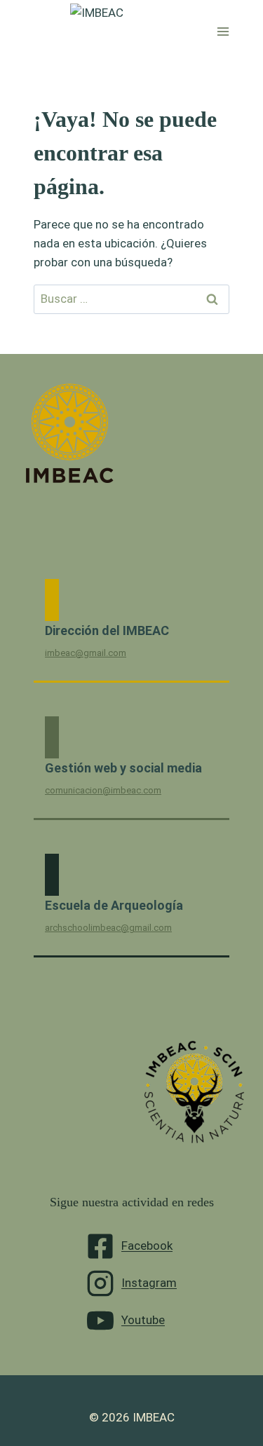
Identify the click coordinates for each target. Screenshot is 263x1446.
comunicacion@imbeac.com (103, 790)
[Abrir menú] (223, 31)
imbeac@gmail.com (85, 653)
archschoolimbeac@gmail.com (108, 927)
